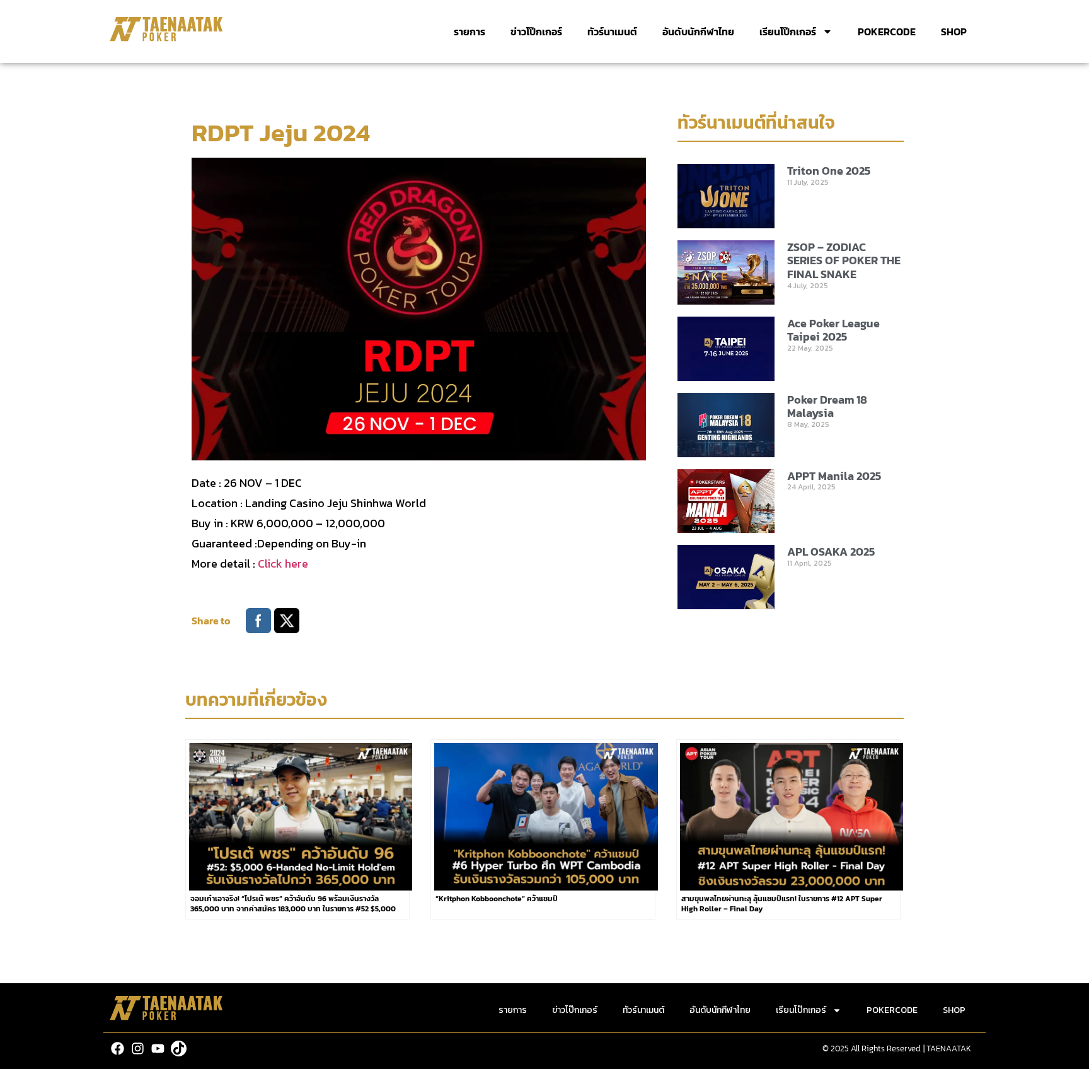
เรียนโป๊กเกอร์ (787, 31)
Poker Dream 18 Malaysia (827, 406)
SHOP (954, 31)
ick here (287, 563)
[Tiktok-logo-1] (179, 1048)
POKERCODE (887, 31)
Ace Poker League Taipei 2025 (833, 330)
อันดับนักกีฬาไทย (698, 31)
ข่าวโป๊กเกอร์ (536, 31)
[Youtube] (158, 1048)
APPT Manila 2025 (834, 475)
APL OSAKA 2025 (831, 551)
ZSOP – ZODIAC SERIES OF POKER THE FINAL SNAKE (844, 260)
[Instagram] (138, 1048)
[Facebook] (117, 1048)
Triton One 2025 (828, 170)
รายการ (469, 31)
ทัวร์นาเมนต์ (612, 31)
